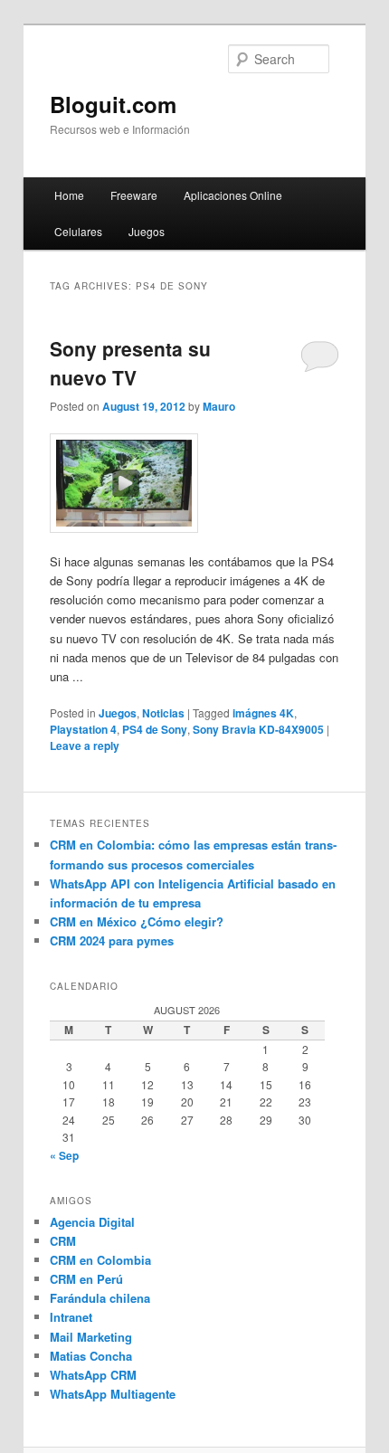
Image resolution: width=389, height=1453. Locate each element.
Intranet (71, 1316)
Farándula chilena (100, 1297)
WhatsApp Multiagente (113, 1393)
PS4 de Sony (154, 729)
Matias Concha (91, 1355)
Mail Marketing (91, 1336)
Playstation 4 (83, 729)
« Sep (64, 1155)
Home (69, 195)
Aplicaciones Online (233, 195)
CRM (63, 1240)
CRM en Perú (86, 1278)
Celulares (78, 231)
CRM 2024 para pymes (112, 940)
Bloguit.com (113, 104)
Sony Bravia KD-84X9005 (258, 729)
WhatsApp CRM (93, 1374)
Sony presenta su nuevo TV (130, 363)
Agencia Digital (92, 1221)
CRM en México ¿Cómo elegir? (136, 921)
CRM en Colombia (100, 1259)
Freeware (133, 195)
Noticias (163, 713)
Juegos (146, 231)
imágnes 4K (263, 713)
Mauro (219, 406)
